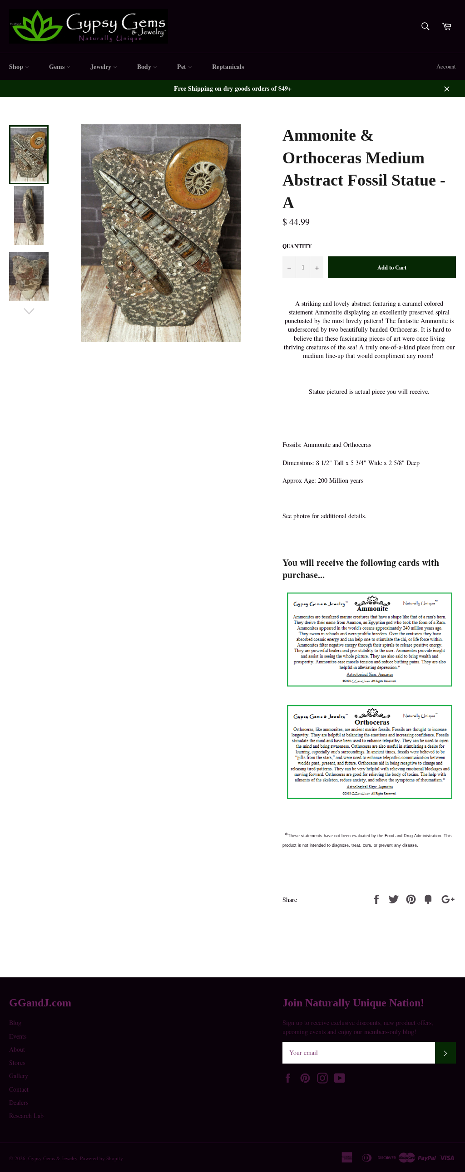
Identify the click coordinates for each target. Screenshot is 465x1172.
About (17, 1049)
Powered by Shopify (101, 1158)
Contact (19, 1089)
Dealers (18, 1102)
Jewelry (101, 66)
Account (446, 66)
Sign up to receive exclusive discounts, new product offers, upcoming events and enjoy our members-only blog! (357, 1026)
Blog (15, 1022)
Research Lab (26, 1115)
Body (145, 66)
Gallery (18, 1075)
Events (17, 1036)
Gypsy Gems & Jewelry (52, 1158)
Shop (17, 66)
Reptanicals (228, 66)
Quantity (297, 246)
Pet (182, 66)
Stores (17, 1062)
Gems (57, 66)
